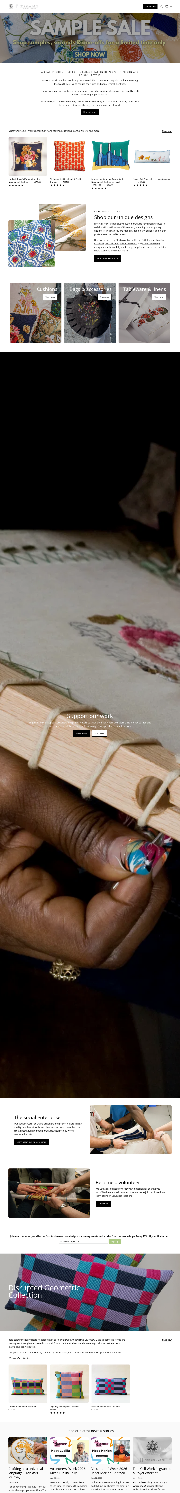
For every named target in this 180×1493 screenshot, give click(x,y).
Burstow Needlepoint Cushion (105, 1406)
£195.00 (66, 182)
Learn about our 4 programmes (31, 1142)
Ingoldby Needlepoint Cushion (64, 1406)
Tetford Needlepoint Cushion (22, 1406)
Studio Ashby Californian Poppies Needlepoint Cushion (24, 180)
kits (144, 247)
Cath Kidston (148, 240)
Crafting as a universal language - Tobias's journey (25, 1472)
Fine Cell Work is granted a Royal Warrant (152, 1470)
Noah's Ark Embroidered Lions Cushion (151, 179)
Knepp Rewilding (151, 243)
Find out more (90, 112)
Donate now (81, 733)
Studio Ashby (123, 240)
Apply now (103, 1203)
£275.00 (37, 182)
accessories (154, 247)
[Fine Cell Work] (23, 6)
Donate (150, 6)
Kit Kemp (135, 240)
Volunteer (99, 733)
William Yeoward (128, 243)
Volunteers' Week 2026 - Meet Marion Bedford (110, 1470)
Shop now (167, 131)
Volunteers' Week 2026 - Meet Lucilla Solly (69, 1470)
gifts (139, 247)
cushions (105, 250)
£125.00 (110, 185)
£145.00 (53, 1409)
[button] (161, 6)
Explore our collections (107, 258)
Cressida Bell (111, 243)
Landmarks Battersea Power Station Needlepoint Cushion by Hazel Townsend (108, 182)
